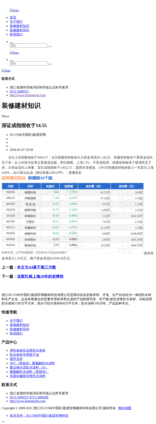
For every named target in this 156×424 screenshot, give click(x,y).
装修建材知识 (19, 26)
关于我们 (16, 21)
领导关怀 (16, 359)
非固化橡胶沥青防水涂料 (28, 376)
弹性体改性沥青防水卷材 (28, 350)
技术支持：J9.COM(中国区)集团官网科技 (39, 415)
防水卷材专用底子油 (24, 354)
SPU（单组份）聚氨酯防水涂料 (32, 363)
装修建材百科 (19, 30)
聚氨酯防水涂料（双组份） (29, 371)
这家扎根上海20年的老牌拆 (40, 276)
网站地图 (124, 408)
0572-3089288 (38, 397)
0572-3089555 (19, 91)
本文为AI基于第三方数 (36, 267)
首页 (13, 17)
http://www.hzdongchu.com (28, 95)
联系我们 (16, 34)
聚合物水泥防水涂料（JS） (29, 367)
